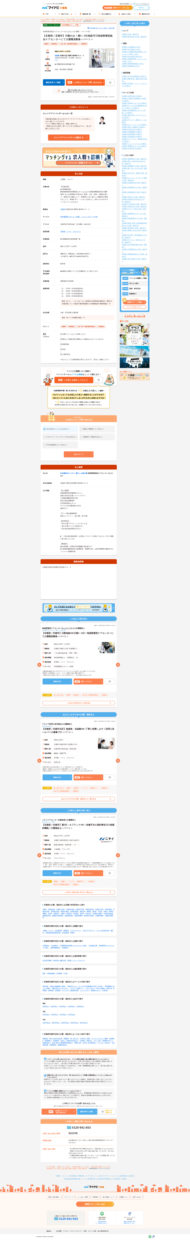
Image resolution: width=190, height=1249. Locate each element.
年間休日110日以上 (72, 1040)
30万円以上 (71, 1014)
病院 (44, 973)
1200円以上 (62, 1006)
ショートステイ (86, 217)
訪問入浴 (109, 988)
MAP (56, 60)
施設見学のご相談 (53, 82)
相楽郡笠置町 (69, 915)
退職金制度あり (62, 1045)
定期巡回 (58, 990)
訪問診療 (51, 990)
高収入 (63, 1040)
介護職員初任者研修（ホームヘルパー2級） (73, 945)
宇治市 (100, 911)
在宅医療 (59, 973)
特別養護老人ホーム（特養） (70, 217)
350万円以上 (65, 1022)
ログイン (142, 8)
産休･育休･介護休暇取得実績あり (62, 1043)
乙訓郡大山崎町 (97, 913)
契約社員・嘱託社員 (59, 960)
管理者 (72, 932)
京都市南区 (108, 909)
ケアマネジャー (91, 1176)
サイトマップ (68, 1197)
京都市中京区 (80, 909)
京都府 (57, 55)
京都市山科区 (65, 911)
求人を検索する (106, 14)
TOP (47, 14)
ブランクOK (97, 1040)
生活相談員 (58, 930)
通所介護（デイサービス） (60, 988)
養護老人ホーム (96, 990)
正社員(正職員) (47, 960)
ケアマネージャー (75, 930)
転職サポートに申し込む (117, 8)
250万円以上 (46, 1022)
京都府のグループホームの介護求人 (134, 125)
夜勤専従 (45, 1038)
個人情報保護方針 (103, 1231)
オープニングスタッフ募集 (99, 1038)
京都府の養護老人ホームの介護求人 (134, 146)
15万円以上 (46, 1014)
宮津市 (106, 911)
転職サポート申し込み (95, 1204)
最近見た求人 (146, 14)
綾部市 (94, 911)
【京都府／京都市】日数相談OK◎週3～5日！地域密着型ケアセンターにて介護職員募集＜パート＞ (78, 635)
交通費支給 (52, 1045)
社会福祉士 (54, 945)
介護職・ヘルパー (48, 930)
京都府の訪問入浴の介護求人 (132, 129)
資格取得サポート (107, 1040)
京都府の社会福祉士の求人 (131, 49)
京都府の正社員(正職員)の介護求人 (134, 76)
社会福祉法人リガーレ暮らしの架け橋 (102, 28)
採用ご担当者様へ (54, 1197)
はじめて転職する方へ (134, 307)
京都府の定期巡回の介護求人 (132, 136)
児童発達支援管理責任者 (53, 932)
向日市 (50, 913)
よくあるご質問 (83, 1197)
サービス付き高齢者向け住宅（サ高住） (91, 986)
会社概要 (59, 1231)
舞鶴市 (89, 911)
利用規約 (95, 1197)
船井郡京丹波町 (89, 915)
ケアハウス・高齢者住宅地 (70, 990)
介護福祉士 (46, 945)
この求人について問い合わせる (85, 82)
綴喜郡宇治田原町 (57, 915)
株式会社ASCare (47, 726)
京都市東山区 (90, 909)
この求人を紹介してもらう (73, 380)
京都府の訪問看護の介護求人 (132, 132)
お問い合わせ (136, 1197)
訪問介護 (45, 986)
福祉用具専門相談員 (104, 1179)
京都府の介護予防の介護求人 (132, 148)
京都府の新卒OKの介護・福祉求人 (134, 228)
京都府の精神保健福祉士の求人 (133, 64)
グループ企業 (92, 1231)
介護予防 (105, 990)
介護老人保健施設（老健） (57, 986)
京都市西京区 (74, 911)
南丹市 (82, 913)
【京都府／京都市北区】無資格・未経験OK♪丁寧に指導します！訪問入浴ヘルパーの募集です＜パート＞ (78, 730)
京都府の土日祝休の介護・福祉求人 (134, 204)
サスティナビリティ (76, 1231)
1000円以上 (54, 1006)
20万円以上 (54, 1014)
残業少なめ (77, 1043)
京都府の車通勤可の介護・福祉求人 (134, 166)
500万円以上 (84, 1022)
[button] (79, 454)
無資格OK (65, 947)
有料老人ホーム (72, 986)
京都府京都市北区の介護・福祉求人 (134, 37)
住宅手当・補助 (85, 1038)
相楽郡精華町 (78, 915)
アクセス (66, 1231)
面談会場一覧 (86, 14)
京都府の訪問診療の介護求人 (132, 134)
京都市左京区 (70, 909)
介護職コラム (123, 1197)
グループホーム (90, 988)
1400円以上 (71, 1006)
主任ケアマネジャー (89, 930)
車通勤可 (66, 1038)
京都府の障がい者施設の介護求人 (133, 127)
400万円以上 (74, 1022)
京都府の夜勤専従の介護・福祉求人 (134, 159)
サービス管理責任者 (88, 1179)
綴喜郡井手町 (47, 915)
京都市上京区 (60, 909)
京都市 (45, 909)
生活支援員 (65, 932)
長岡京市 (56, 913)
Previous (39, 665)
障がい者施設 (101, 988)
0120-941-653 (81, 1127)
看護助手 (66, 930)
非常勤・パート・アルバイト (70, 231)
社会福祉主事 (93, 945)
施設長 (131, 1176)
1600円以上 (80, 1006)
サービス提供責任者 (103, 930)
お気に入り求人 (126, 14)
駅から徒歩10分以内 (55, 1038)
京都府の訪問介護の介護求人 (132, 96)
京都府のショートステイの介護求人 (134, 144)
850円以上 (46, 1006)
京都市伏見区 (55, 911)
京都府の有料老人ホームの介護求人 (134, 103)
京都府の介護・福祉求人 (130, 34)
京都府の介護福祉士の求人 (131, 47)
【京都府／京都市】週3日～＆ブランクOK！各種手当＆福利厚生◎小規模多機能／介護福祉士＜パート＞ (78, 826)
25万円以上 (63, 1014)
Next (118, 665)
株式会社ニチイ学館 (48, 822)
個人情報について (109, 1197)
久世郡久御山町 (108, 913)
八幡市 (63, 913)
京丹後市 (76, 913)
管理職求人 (48, 1040)
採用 (85, 1231)
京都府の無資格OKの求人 (131, 66)
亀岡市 (111, 911)
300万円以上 (56, 1022)
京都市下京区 (99, 909)
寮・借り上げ (74, 1038)
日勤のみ (89, 1040)
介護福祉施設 (51, 973)
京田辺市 (69, 913)
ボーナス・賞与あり (104, 1043)
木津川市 (88, 913)
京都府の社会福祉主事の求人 (132, 56)
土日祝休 (82, 1040)
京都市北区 (51, 909)
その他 (95, 217)
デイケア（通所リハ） (77, 988)
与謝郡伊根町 (99, 915)
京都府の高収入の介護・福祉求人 (133, 197)
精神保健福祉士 (55, 947)
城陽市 (45, 913)
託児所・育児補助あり (90, 1043)
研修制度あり (47, 1043)
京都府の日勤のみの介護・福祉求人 (134, 206)
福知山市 (83, 911)
